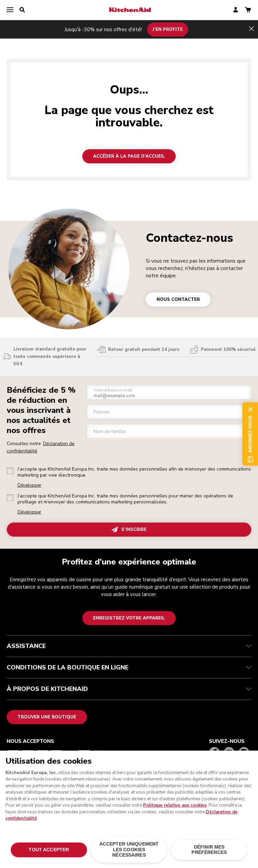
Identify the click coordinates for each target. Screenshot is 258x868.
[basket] (248, 10)
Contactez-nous (189, 238)
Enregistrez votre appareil (129, 618)
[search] (22, 10)
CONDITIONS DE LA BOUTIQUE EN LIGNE (67, 667)
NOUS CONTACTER (178, 299)
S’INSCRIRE (133, 530)
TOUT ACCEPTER (49, 849)
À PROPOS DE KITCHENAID (47, 689)
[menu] (10, 10)
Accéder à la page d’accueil (129, 156)
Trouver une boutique (46, 717)
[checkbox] (10, 471)
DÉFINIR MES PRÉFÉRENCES (209, 850)
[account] (235, 10)
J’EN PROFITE (168, 29)
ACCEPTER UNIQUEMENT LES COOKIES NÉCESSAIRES (129, 850)
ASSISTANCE (26, 646)
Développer (29, 485)
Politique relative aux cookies (175, 805)
